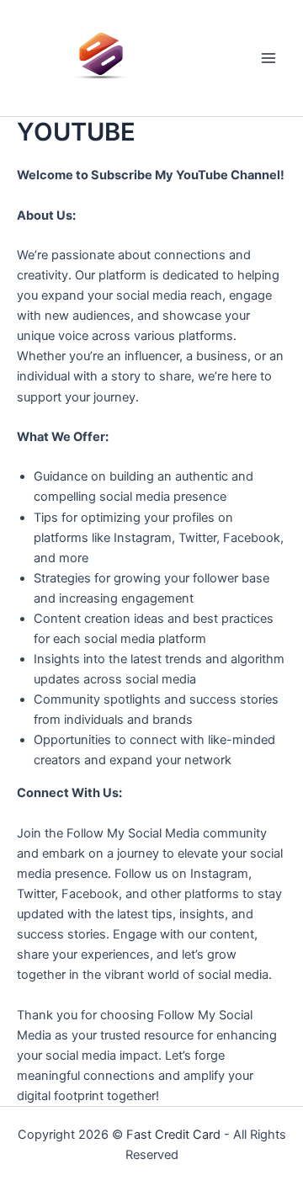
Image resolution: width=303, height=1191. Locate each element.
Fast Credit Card (173, 1134)
